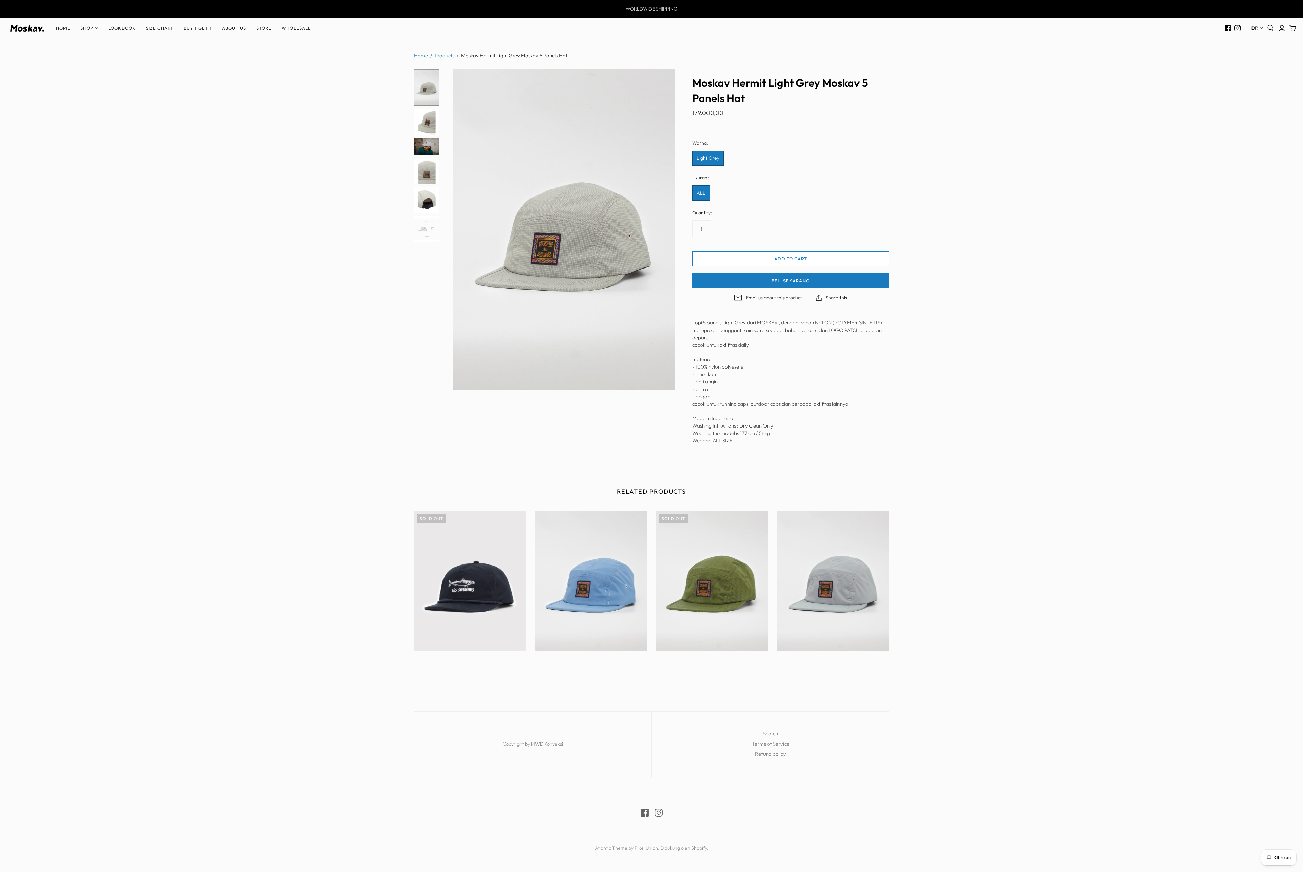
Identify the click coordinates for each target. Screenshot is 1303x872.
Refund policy (770, 754)
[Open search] (1270, 28)
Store (263, 28)
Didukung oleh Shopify (683, 848)
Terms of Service (770, 743)
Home (63, 28)
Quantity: (702, 213)
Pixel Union (646, 848)
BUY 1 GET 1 (197, 28)
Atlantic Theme (611, 848)
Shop (86, 28)
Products (444, 55)
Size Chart (159, 28)
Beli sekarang (791, 280)
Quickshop (441, 663)
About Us (234, 28)
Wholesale (296, 28)
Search (770, 733)
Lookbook (121, 28)
